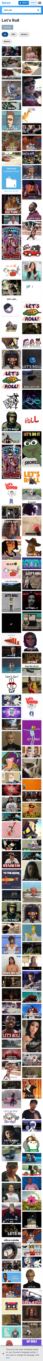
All (5, 34)
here (8, 1358)
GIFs (13, 34)
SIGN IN (33, 3)
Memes (7, 41)
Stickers (24, 34)
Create (25, 3)
